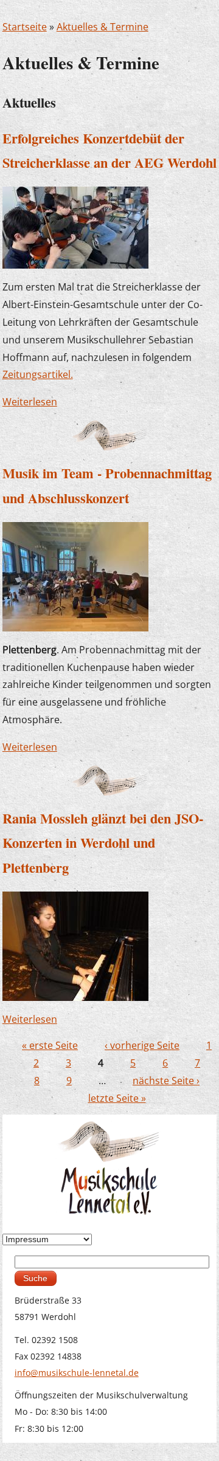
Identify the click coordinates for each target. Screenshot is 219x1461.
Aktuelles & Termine (102, 26)
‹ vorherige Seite (142, 1045)
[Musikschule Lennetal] (110, 1166)
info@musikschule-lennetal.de (77, 1372)
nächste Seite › (166, 1080)
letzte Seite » (117, 1098)
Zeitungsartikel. (37, 374)
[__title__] (75, 945)
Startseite (24, 26)
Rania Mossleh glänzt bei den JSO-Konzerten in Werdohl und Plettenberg (102, 843)
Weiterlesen (29, 401)
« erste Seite (50, 1045)
